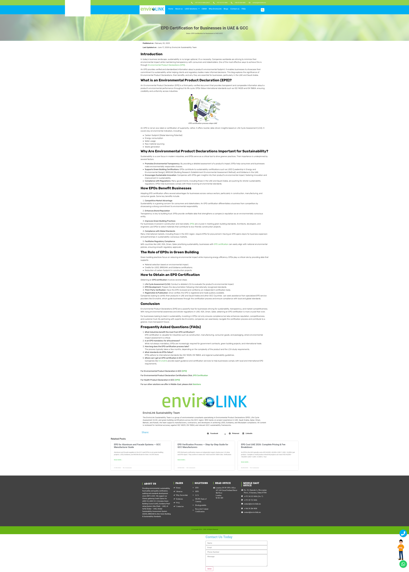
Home (188, 33)
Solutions (197, 384)
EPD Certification (200, 375)
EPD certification (221, 244)
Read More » (118, 460)
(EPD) (184, 371)
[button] (262, 10)
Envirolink (163, 361)
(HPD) (177, 380)
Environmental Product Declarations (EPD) (166, 65)
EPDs (192, 224)
